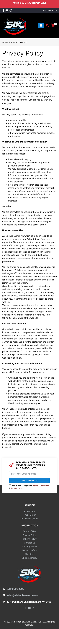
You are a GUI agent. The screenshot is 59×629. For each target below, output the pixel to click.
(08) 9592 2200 (15, 588)
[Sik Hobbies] (15, 25)
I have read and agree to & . (29, 487)
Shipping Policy (29, 558)
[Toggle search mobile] (46, 25)
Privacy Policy (16, 488)
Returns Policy (30, 539)
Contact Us (29, 542)
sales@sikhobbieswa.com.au (23, 595)
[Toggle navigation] (41, 25)
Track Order (30, 514)
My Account (29, 511)
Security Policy (29, 546)
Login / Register (49, 10)
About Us (29, 554)
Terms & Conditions (41, 486)
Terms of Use (29, 531)
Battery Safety (29, 550)
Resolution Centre (29, 518)
